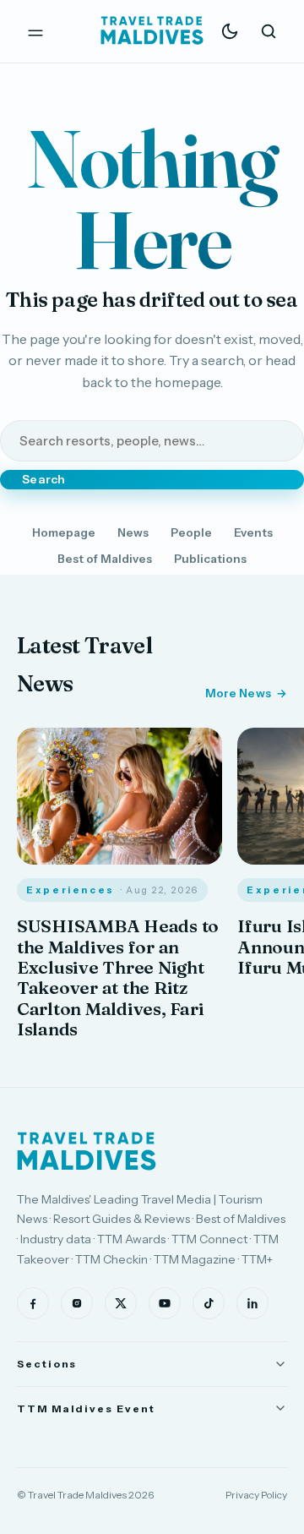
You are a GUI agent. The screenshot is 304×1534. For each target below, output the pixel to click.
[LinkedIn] (252, 1303)
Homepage (63, 532)
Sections (47, 1363)
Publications (210, 558)
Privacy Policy (256, 1494)
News (133, 532)
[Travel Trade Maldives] (86, 1151)
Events (253, 532)
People (191, 532)
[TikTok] (209, 1303)
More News (238, 693)
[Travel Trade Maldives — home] (152, 31)
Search (44, 479)
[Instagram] (77, 1303)
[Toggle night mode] (229, 31)
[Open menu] (35, 31)
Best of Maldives (104, 558)
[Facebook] (33, 1303)
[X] (121, 1303)
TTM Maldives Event (86, 1408)
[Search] (268, 31)
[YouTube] (165, 1303)
